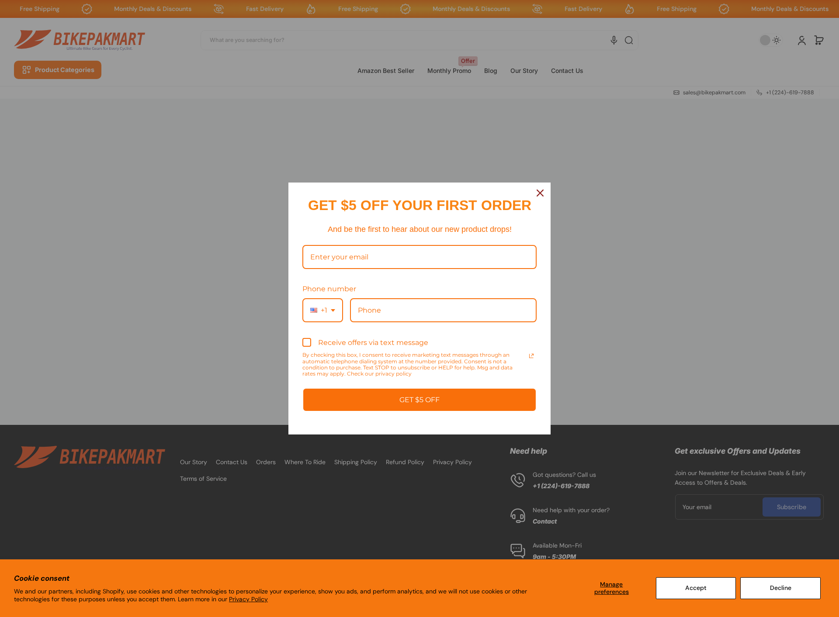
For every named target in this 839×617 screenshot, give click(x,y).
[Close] (540, 193)
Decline (780, 588)
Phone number (329, 289)
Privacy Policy (248, 599)
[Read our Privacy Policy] (531, 356)
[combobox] (322, 310)
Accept (696, 588)
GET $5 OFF (419, 400)
